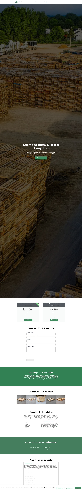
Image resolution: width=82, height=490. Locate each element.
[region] (41, 487)
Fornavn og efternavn (30, 332)
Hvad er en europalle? (28, 463)
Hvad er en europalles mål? (29, 482)
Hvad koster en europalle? (29, 476)
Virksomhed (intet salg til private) (31, 335)
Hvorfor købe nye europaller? (29, 484)
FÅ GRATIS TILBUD (28, 319)
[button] (37, 1)
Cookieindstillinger (60, 488)
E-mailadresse (28, 339)
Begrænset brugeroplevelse (69, 488)
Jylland (29, 355)
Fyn (28, 356)
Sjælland (29, 357)
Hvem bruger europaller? (29, 480)
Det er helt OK (78, 488)
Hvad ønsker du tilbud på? (30, 346)
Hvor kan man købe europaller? (30, 478)
